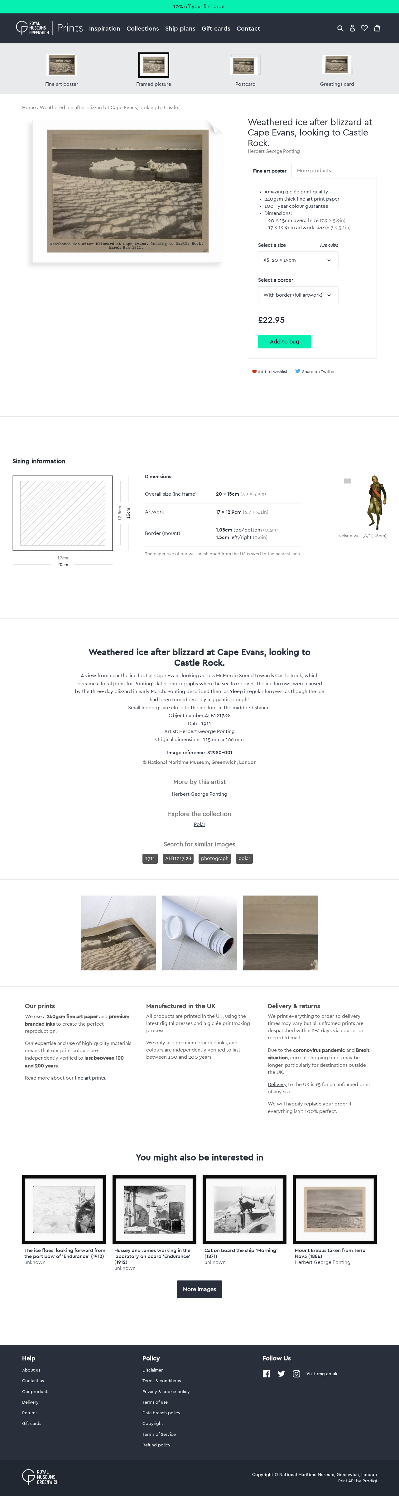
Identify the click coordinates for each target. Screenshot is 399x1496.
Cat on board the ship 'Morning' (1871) (241, 1253)
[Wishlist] (364, 28)
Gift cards (216, 28)
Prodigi (370, 1481)
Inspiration (104, 28)
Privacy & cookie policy (166, 1392)
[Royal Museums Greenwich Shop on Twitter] (281, 1376)
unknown (35, 1262)
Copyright (152, 1423)
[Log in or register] (352, 28)
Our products (35, 1392)
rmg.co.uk (327, 1374)
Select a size (298, 245)
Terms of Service (159, 1434)
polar (244, 858)
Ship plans (180, 28)
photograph (214, 858)
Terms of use (155, 1402)
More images (199, 1289)
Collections (143, 28)
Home (29, 107)
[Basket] (377, 28)
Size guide (329, 244)
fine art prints (90, 1078)
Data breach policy (161, 1413)
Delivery (277, 1084)
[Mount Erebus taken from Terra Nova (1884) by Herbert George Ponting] (335, 1209)
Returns (29, 1413)
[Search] (340, 28)
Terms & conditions (161, 1381)
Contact (248, 28)
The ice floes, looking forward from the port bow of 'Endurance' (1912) (64, 1253)
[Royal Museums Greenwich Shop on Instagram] (296, 1376)
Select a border (275, 280)
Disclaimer (152, 1370)
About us (31, 1370)
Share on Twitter (318, 372)
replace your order (325, 1103)
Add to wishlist (272, 372)
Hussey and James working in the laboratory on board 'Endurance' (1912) (152, 1256)
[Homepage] (51, 28)
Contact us (33, 1381)
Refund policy (156, 1445)
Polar (199, 824)
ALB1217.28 (178, 858)
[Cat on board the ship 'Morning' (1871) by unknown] (244, 1209)
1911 (150, 858)
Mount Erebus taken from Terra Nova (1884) (330, 1253)
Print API (346, 1481)
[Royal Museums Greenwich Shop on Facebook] (266, 1376)
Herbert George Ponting (274, 151)
